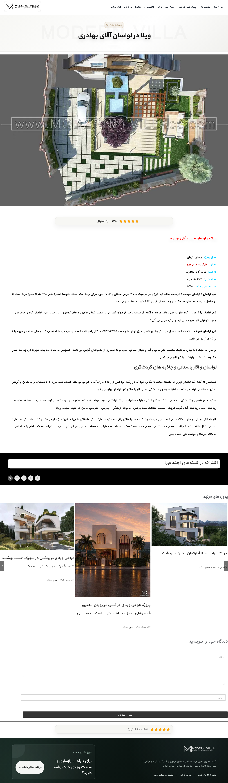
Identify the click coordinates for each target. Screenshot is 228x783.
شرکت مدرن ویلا (197, 264)
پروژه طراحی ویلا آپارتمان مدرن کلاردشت (194, 553)
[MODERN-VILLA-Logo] (22, 2)
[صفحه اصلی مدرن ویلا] (199, 749)
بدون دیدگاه (204, 567)
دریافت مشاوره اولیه (32, 767)
